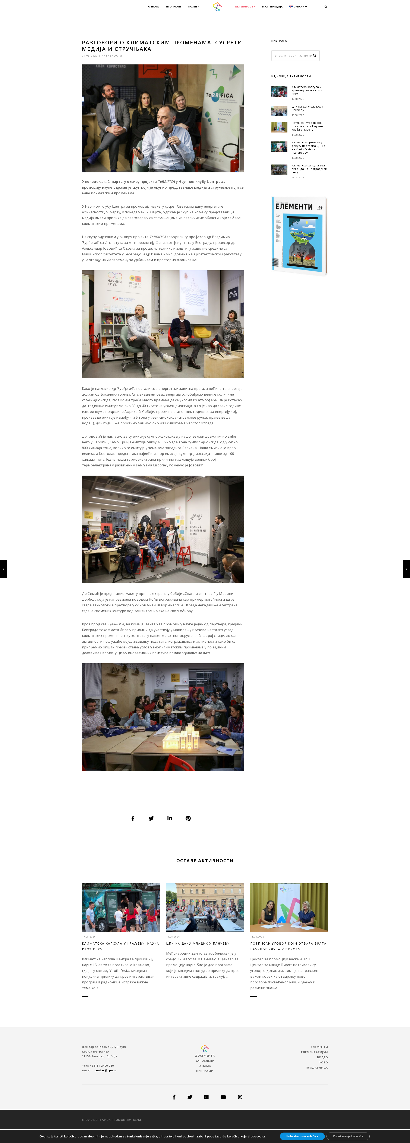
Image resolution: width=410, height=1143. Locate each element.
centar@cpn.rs (105, 1070)
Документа (205, 1055)
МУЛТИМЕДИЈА (272, 6)
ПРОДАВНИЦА (317, 1067)
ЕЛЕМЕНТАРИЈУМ (314, 1052)
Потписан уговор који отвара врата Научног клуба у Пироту (308, 126)
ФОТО (323, 1062)
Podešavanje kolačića (348, 1136)
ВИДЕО (322, 1057)
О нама (153, 6)
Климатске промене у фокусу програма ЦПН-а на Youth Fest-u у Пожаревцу (308, 147)
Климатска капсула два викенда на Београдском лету (309, 168)
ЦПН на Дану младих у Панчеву (307, 108)
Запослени (205, 1061)
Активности (245, 6)
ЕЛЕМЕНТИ (319, 1047)
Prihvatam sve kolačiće (302, 1136)
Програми (173, 6)
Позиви (194, 6)
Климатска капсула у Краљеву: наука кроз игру (307, 90)
